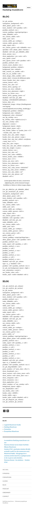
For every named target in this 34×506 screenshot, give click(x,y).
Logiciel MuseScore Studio (12, 425)
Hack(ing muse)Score (13, 10)
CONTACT (6, 496)
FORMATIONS (7, 477)
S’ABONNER (6, 492)
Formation (7, 429)
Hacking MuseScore (10, 427)
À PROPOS (6, 473)
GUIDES (5, 481)
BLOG (4, 485)
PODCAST (6, 488)
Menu (29, 7)
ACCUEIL (5, 469)
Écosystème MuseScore (11, 431)
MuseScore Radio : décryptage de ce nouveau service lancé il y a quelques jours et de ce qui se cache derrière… (17, 456)
